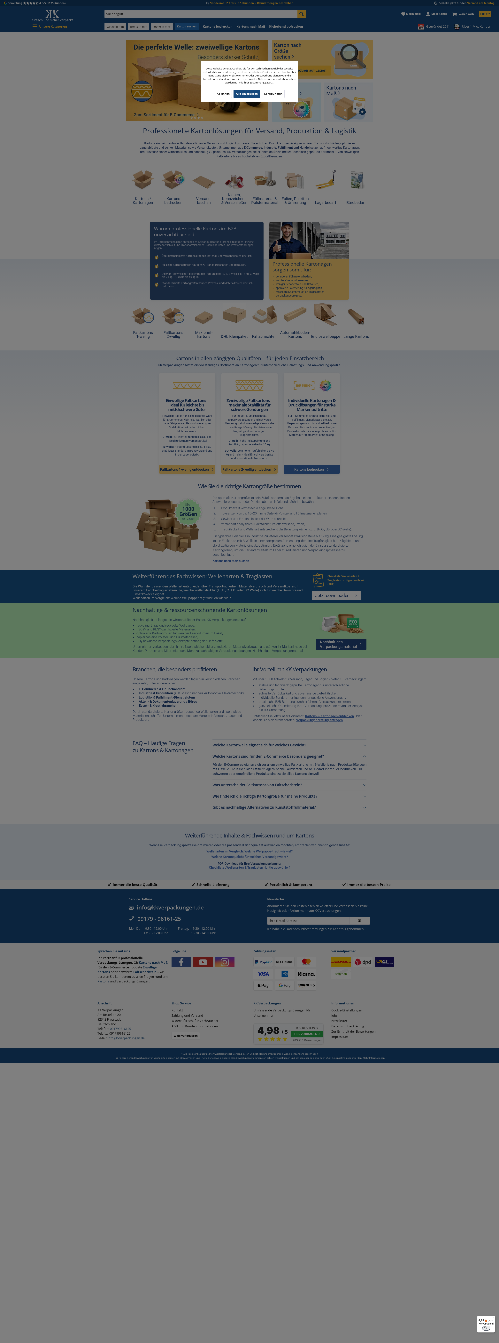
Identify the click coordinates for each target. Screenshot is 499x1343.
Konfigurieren (273, 94)
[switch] (486, 1328)
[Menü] (492, 1318)
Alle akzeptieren (247, 94)
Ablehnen (223, 94)
